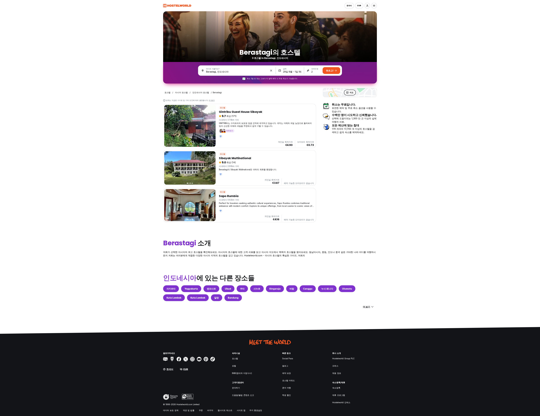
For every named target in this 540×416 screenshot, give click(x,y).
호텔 (234, 366)
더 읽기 (212, 100)
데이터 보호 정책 (170, 410)
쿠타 (242, 288)
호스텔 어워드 (288, 380)
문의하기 (236, 388)
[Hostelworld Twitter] (185, 359)
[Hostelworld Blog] (165, 359)
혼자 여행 (286, 388)
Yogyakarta (191, 288)
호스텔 (222, 108)
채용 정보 (336, 373)
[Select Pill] (367, 5)
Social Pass (287, 358)
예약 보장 (286, 373)
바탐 (292, 288)
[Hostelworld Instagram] (192, 359)
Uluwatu (347, 288)
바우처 (210, 410)
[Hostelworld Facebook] (179, 359)
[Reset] (271, 70)
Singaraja (275, 288)
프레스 (335, 366)
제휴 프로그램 (338, 395)
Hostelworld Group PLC (343, 358)
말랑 (216, 297)
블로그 (285, 366)
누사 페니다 (327, 288)
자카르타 (171, 288)
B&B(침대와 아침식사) (242, 373)
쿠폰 (201, 410)
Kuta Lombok (173, 297)
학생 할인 (286, 395)
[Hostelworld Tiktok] (212, 359)
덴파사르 (211, 288)
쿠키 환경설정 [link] (255, 410)
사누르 (257, 288)
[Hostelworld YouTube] (199, 359)
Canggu (307, 288)
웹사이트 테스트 (225, 410)
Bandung (233, 297)
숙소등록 (336, 388)
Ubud (228, 288)
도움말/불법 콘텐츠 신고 (243, 395)
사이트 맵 (241, 410)
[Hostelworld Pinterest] (206, 359)
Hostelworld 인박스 (341, 402)
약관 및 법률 (188, 410)
